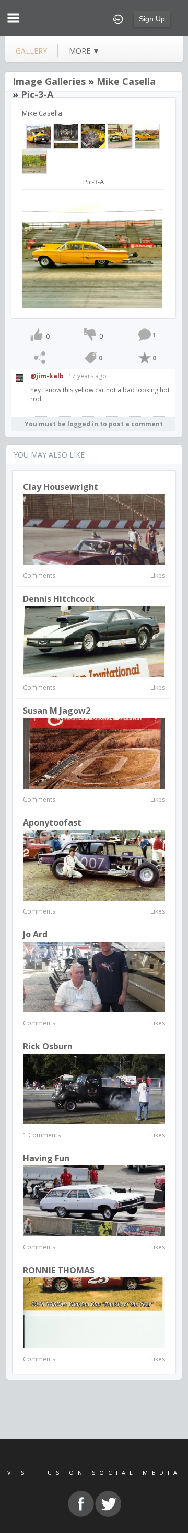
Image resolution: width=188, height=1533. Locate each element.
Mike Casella (126, 81)
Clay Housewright (60, 486)
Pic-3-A (37, 94)
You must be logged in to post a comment (94, 424)
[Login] (118, 18)
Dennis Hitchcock (59, 598)
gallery (31, 51)
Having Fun (46, 1158)
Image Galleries (49, 81)
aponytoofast (52, 822)
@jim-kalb (47, 376)
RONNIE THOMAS (59, 1270)
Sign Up (152, 19)
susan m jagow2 (56, 710)
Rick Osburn (48, 1046)
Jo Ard (35, 934)
